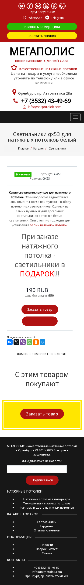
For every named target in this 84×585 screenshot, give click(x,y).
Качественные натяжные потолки (48, 68)
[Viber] (23, 342)
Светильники (46, 522)
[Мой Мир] (42, 342)
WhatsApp (35, 18)
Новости (47, 545)
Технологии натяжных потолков (46, 503)
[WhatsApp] (29, 342)
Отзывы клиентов (47, 530)
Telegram (57, 18)
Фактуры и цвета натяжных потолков (47, 507)
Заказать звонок (42, 35)
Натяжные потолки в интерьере (46, 499)
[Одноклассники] (36, 342)
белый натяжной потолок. (49, 225)
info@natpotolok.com (43, 107)
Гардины (46, 526)
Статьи (47, 553)
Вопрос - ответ (46, 549)
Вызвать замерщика (42, 26)
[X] (16, 342)
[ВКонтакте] (10, 342)
